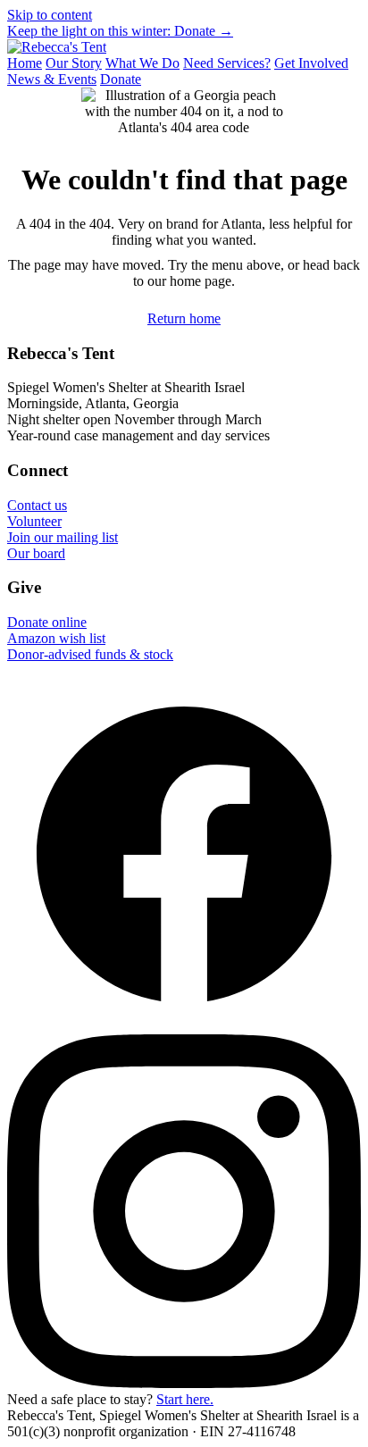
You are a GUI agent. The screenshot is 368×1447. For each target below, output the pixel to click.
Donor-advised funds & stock (90, 654)
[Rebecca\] (56, 46)
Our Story (74, 63)
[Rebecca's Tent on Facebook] (184, 1025)
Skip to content (49, 14)
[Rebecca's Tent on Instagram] (184, 1383)
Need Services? (227, 63)
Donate (120, 79)
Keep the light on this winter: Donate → (120, 30)
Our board (36, 553)
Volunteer (34, 521)
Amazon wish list (56, 638)
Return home (184, 318)
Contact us (37, 505)
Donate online (47, 622)
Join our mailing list (62, 537)
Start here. (184, 1399)
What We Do (142, 63)
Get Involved (311, 63)
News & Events (51, 79)
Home (24, 63)
